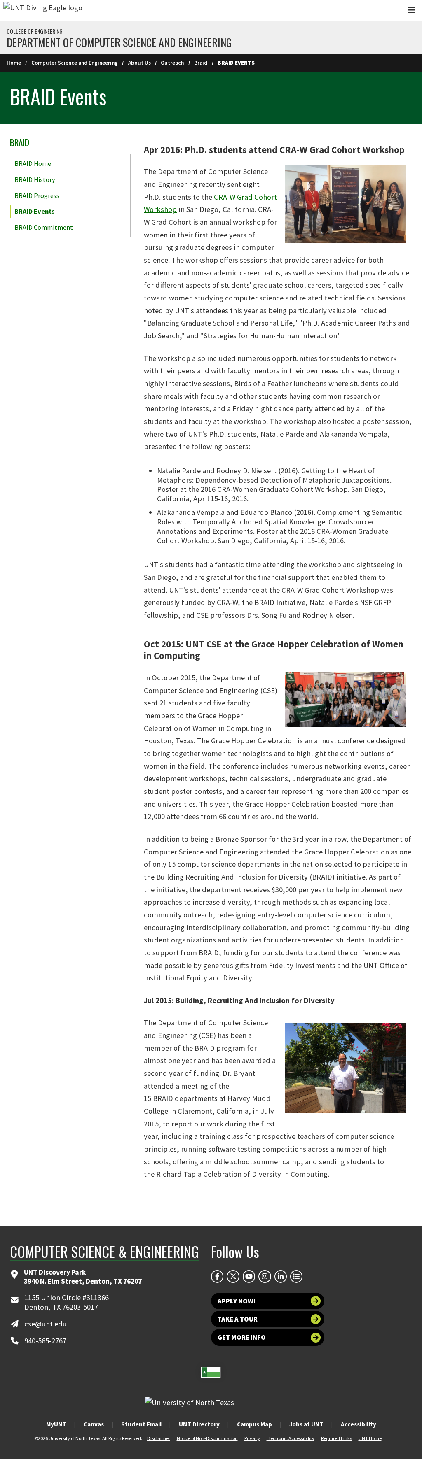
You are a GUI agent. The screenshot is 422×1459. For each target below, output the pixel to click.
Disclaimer (158, 1438)
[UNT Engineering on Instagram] (264, 1276)
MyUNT (56, 1424)
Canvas (94, 1424)
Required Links (336, 1438)
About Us (139, 62)
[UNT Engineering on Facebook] (217, 1276)
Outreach (172, 62)
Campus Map (254, 1424)
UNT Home (370, 1438)
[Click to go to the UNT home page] (42, 10)
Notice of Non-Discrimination (207, 1438)
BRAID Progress (36, 195)
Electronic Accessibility (290, 1438)
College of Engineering (35, 31)
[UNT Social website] (296, 1276)
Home (14, 62)
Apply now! (237, 1301)
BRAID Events (34, 211)
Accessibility (358, 1424)
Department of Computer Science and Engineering (119, 42)
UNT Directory (199, 1424)
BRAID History (34, 179)
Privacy (252, 1438)
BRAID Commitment (43, 227)
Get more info (242, 1337)
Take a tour (238, 1319)
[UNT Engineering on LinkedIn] (280, 1276)
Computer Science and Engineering (74, 62)
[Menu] (411, 10)
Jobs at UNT (306, 1424)
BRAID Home (32, 163)
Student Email (141, 1424)
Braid (200, 62)
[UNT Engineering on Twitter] (233, 1276)
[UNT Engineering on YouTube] (249, 1276)
